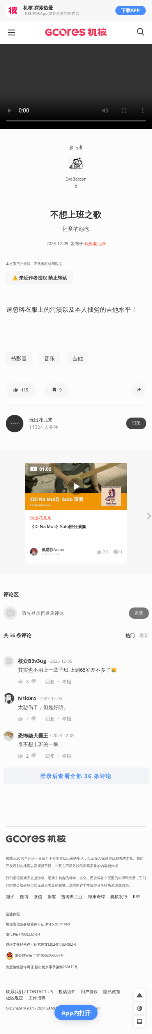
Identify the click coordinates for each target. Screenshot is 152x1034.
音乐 (49, 358)
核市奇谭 (96, 896)
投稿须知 (67, 991)
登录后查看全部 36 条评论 (76, 775)
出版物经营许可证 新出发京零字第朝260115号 (42, 966)
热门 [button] (130, 635)
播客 (52, 896)
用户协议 (89, 991)
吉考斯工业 (72, 896)
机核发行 (118, 896)
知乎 (10, 896)
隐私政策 (111, 991)
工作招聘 (37, 998)
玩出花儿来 (95, 243)
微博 (24, 896)
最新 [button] (144, 635)
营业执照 (13, 913)
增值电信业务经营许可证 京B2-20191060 (38, 924)
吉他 (77, 358)
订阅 (136, 423)
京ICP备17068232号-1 (23, 934)
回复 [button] (50, 681)
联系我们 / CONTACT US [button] (29, 991)
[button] (21, 390)
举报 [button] (66, 681)
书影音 (19, 358)
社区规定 (14, 998)
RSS (136, 896)
